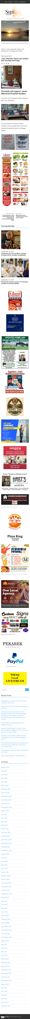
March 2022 (5, 959)
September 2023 (6, 894)
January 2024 (5, 879)
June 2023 (4, 905)
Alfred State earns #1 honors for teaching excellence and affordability (14, 282)
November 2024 (6, 843)
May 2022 (4, 952)
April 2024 (4, 868)
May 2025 (4, 821)
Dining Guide (22, 1)
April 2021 (4, 999)
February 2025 (5, 832)
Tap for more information (9, 507)
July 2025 (4, 814)
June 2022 (4, 948)
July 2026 (4, 771)
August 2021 (5, 984)
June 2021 (4, 991)
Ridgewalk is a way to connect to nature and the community (14, 702)
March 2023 (5, 915)
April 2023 (4, 912)
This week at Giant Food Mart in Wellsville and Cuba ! (14, 751)
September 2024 (6, 850)
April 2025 (4, 825)
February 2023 (5, 919)
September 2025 (6, 807)
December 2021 (6, 970)
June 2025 (4, 818)
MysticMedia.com (15, 1016)
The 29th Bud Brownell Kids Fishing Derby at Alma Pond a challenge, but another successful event (14, 745)
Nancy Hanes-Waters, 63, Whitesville (13, 756)
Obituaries (10, 1)
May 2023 (4, 908)
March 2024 (5, 872)
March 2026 (5, 785)
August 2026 (5, 767)
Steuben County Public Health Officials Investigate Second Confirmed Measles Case (13, 737)
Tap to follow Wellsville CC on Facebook (14, 574)
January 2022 (5, 966)
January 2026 (5, 793)
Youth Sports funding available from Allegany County (13, 724)
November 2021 (6, 973)
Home (6, 1)
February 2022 (5, 962)
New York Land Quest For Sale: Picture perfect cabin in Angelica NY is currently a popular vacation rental (14, 730)
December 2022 (6, 926)
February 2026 (5, 789)
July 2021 (4, 988)
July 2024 (4, 858)
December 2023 (6, 883)
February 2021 (5, 1006)
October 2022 (5, 933)
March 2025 (5, 829)
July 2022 (4, 944)
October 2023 (5, 890)
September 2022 (6, 937)
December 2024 (6, 840)
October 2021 (5, 977)
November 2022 (6, 930)
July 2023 (4, 901)
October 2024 (5, 847)
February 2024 (5, 876)
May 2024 (4, 865)
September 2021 (6, 980)
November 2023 (6, 887)
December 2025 (6, 796)
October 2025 (5, 803)
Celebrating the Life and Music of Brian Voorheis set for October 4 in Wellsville (13, 254)
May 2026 (4, 778)
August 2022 (5, 941)
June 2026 (4, 774)
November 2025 (6, 800)
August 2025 (5, 811)
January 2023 (5, 923)
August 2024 (5, 854)
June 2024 (4, 861)
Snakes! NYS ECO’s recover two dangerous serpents (14, 707)
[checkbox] (3, 1016)
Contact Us (16, 1)
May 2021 (4, 995)
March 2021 (5, 1002)
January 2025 (5, 836)
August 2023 (5, 897)
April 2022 (4, 955)
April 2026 (4, 782)
